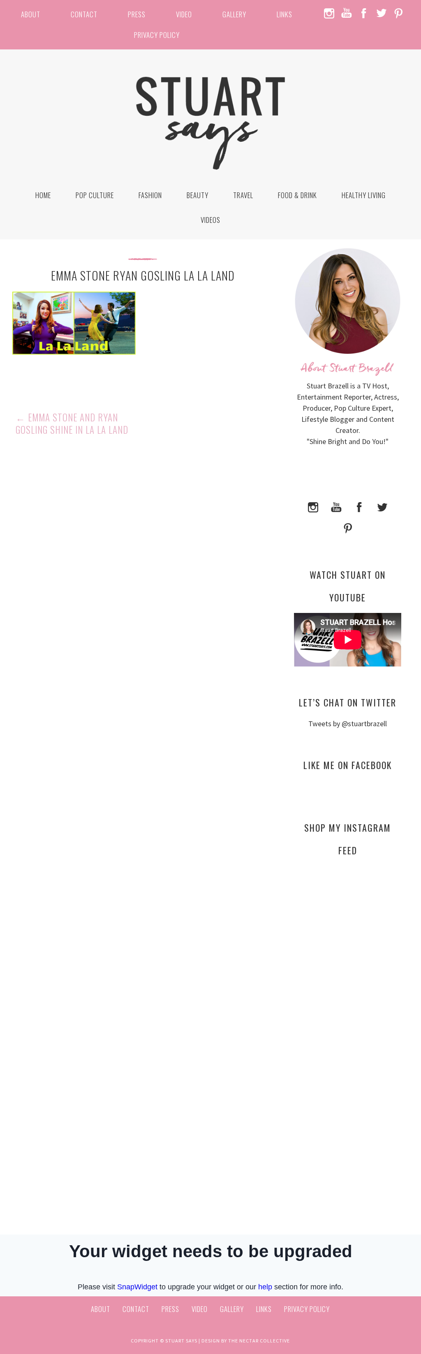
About (30, 14)
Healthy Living (364, 195)
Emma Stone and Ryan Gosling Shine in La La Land (72, 423)
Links (284, 14)
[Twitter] (382, 506)
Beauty (197, 195)
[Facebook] (359, 506)
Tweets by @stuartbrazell (347, 723)
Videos (210, 220)
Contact (84, 14)
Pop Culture (95, 195)
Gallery (234, 14)
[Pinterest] (348, 527)
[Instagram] (313, 506)
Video (184, 14)
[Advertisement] (347, 942)
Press (137, 14)
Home (43, 195)
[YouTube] (336, 506)
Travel (243, 195)
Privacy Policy (157, 35)
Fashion (150, 195)
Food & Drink (297, 195)
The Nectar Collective (259, 1341)
